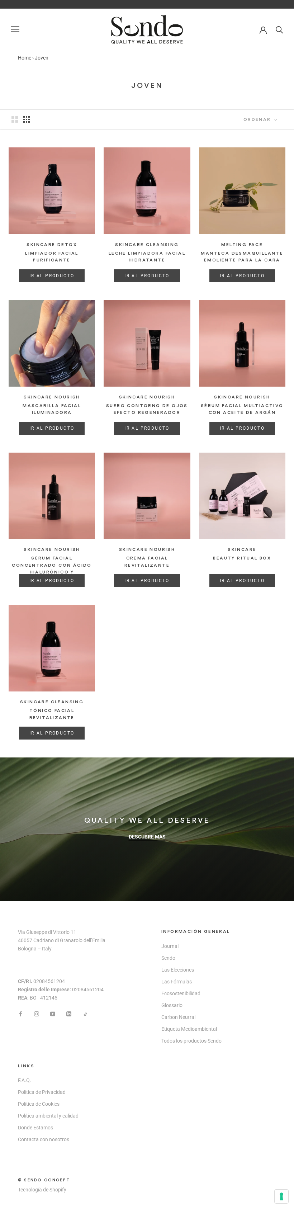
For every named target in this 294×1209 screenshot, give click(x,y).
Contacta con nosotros (43, 1139)
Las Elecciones (177, 970)
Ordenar (258, 119)
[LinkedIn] (68, 1013)
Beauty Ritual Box (242, 558)
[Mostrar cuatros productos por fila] (26, 119)
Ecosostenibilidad (180, 993)
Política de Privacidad (42, 1092)
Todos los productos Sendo (191, 1041)
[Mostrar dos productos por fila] (14, 119)
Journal (170, 946)
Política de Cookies (39, 1104)
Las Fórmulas (176, 981)
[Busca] (279, 29)
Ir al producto (52, 275)
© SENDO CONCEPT (44, 1180)
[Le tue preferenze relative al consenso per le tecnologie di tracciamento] (281, 1196)
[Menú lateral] (15, 29)
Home (24, 58)
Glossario (171, 1005)
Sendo (168, 958)
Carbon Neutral (178, 1017)
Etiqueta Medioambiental (189, 1029)
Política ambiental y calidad (48, 1116)
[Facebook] (20, 1013)
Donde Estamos (35, 1127)
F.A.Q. (24, 1080)
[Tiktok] (84, 1013)
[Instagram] (36, 1013)
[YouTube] (52, 1013)
